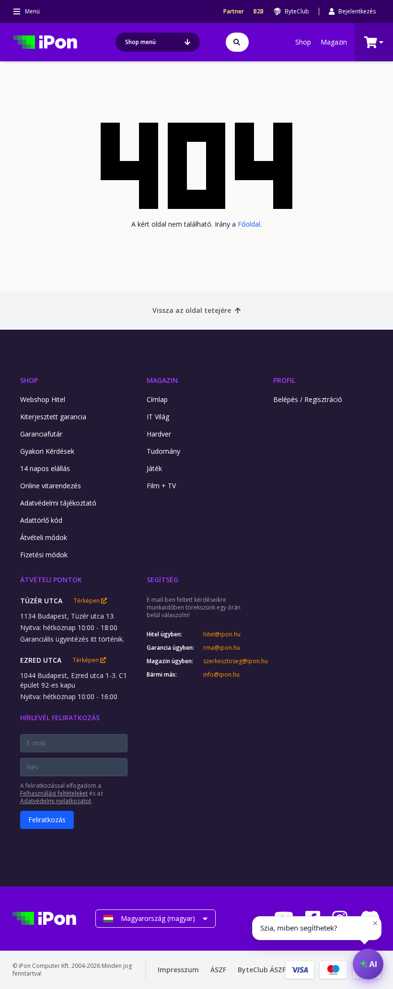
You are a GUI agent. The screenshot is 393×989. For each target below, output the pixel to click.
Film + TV (161, 485)
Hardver (159, 433)
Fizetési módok (44, 554)
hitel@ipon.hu (222, 634)
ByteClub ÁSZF (262, 969)
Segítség (162, 579)
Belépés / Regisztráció (307, 399)
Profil (284, 380)
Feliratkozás (47, 819)
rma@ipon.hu (221, 648)
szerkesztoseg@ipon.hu (228, 661)
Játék (154, 468)
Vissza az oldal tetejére (191, 310)
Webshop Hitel (42, 399)
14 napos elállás (45, 468)
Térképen (87, 601)
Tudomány (163, 451)
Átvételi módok (43, 537)
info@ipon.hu (221, 674)
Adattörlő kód (41, 520)
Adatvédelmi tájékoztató (58, 502)
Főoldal (249, 224)
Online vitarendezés (50, 485)
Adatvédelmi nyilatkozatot (55, 801)
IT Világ (158, 416)
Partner (233, 11)
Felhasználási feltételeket (54, 793)
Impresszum (178, 969)
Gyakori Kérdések (47, 451)
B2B (259, 11)
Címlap (157, 399)
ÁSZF (218, 969)
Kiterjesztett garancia (53, 416)
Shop (303, 41)
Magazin (334, 41)
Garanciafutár (41, 433)
